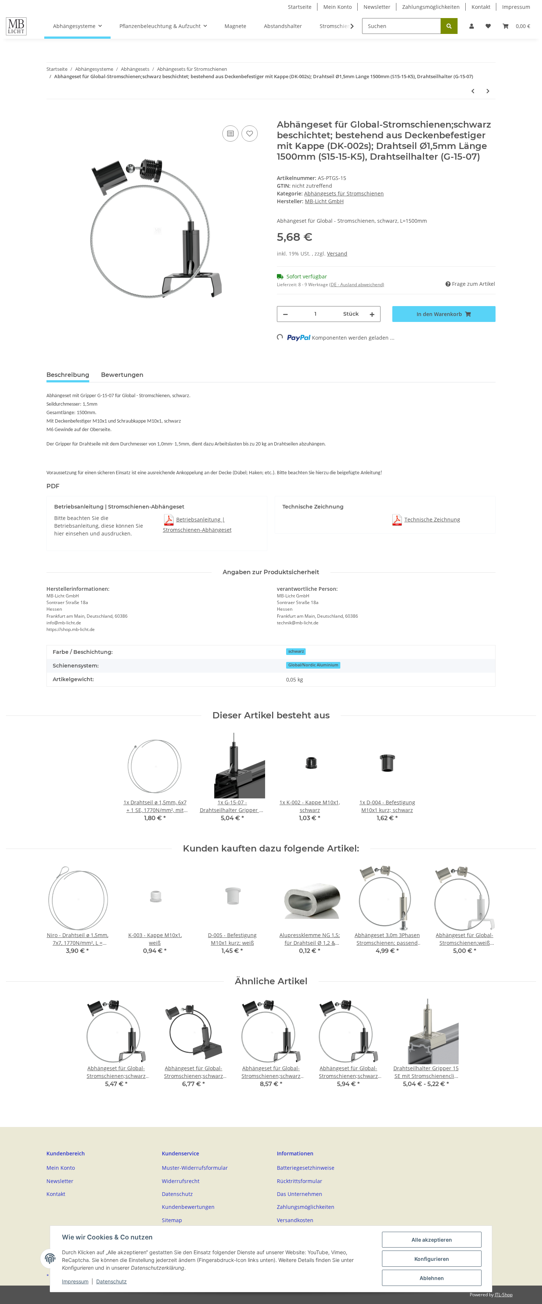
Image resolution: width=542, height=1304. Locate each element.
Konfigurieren (431, 1259)
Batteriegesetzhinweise (305, 1167)
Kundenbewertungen (188, 1206)
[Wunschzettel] (488, 26)
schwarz (296, 651)
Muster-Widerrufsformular (195, 1167)
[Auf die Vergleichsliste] (230, 133)
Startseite (300, 6)
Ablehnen (432, 1278)
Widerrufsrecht (180, 1181)
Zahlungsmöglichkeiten (431, 6)
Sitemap (172, 1220)
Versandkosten (295, 1220)
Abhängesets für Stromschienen (344, 193)
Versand (337, 253)
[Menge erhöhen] (372, 314)
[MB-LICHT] (16, 26)
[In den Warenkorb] (52, 115)
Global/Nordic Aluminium (313, 664)
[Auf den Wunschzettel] (250, 133)
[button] (471, 26)
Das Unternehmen (299, 1193)
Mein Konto (337, 6)
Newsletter (377, 6)
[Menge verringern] (285, 314)
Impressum (516, 6)
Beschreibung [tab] (67, 374)
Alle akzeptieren (431, 1240)
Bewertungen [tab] (122, 374)
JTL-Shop (504, 1294)
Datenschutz (177, 1193)
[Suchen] (449, 26)
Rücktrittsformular (299, 1181)
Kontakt (481, 6)
